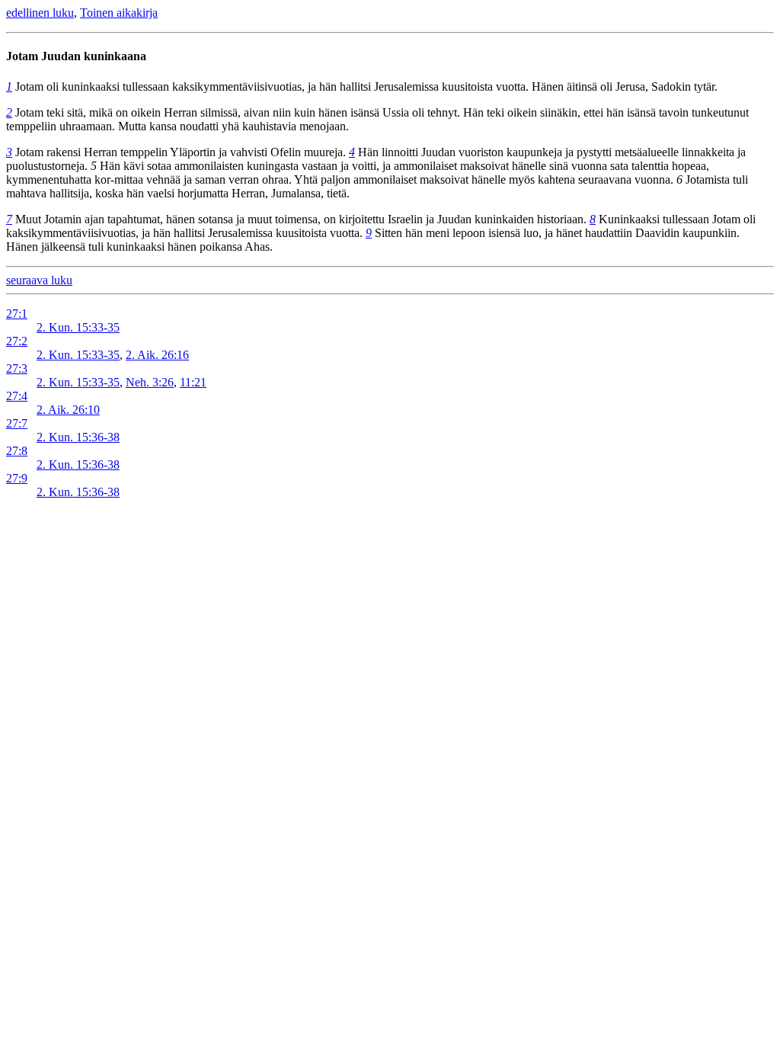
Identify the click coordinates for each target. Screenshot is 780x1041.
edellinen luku (40, 12)
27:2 (16, 341)
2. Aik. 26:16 (157, 354)
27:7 (16, 423)
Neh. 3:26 (150, 382)
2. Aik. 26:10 (68, 409)
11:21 (193, 382)
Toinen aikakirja (119, 12)
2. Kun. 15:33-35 (78, 327)
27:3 (16, 368)
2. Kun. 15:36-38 (78, 437)
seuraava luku (39, 280)
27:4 (16, 395)
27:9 (16, 478)
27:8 (16, 450)
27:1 (16, 313)
